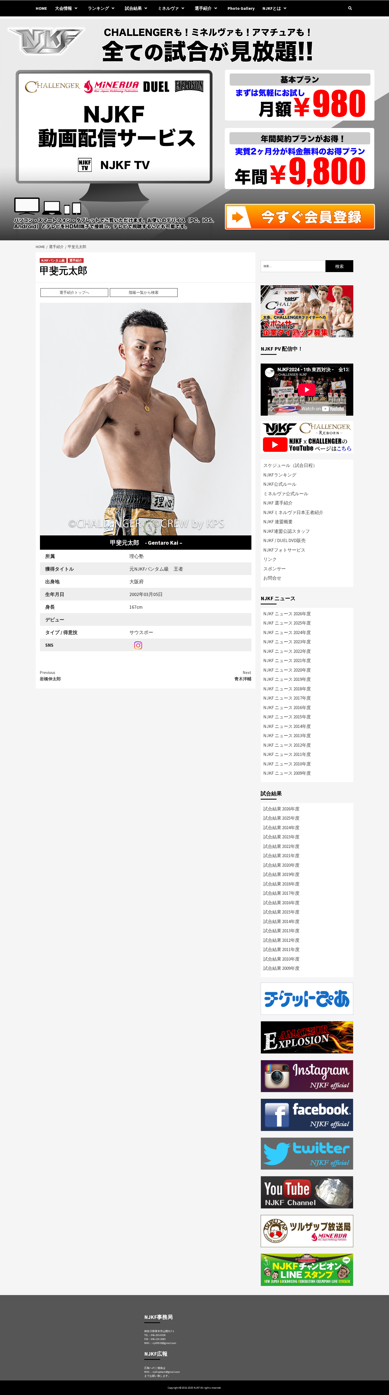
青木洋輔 (242, 675)
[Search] (350, 8)
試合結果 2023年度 (281, 837)
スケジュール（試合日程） (290, 465)
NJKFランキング (279, 475)
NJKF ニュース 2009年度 (287, 773)
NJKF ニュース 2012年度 (287, 745)
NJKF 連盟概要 (278, 522)
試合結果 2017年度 (281, 893)
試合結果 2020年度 (281, 865)
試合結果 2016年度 (281, 903)
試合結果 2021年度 (281, 856)
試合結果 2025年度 (281, 818)
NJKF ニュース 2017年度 (287, 698)
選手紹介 (75, 260)
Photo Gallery (241, 8)
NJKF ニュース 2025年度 (287, 623)
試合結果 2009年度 (281, 968)
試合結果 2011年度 (281, 949)
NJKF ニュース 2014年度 (287, 726)
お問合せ (272, 578)
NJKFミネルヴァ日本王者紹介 (293, 512)
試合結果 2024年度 (281, 827)
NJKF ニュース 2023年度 (287, 642)
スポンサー (274, 569)
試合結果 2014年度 (281, 921)
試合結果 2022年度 (281, 846)
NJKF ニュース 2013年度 (287, 735)
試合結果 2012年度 (281, 940)
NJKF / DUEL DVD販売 (284, 540)
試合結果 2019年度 (281, 874)
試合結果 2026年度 (281, 809)
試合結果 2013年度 (281, 931)
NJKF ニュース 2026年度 (287, 614)
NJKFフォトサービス (284, 550)
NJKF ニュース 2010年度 (287, 764)
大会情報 (63, 8)
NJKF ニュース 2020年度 (287, 670)
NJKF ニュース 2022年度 (287, 651)
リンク (270, 559)
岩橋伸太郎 (50, 675)
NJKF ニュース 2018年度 (287, 689)
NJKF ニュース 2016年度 (287, 707)
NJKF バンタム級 (53, 260)
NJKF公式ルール (279, 484)
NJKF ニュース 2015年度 (287, 717)
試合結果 (133, 8)
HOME (41, 8)
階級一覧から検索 (144, 292)
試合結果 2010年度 (281, 959)
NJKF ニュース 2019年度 (287, 679)
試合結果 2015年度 (281, 912)
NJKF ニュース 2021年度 (287, 660)
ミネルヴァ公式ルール (285, 494)
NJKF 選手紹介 (278, 503)
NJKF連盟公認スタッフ (286, 531)
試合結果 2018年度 (281, 884)
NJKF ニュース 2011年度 (287, 754)
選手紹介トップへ (74, 292)
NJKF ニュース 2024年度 (287, 632)
